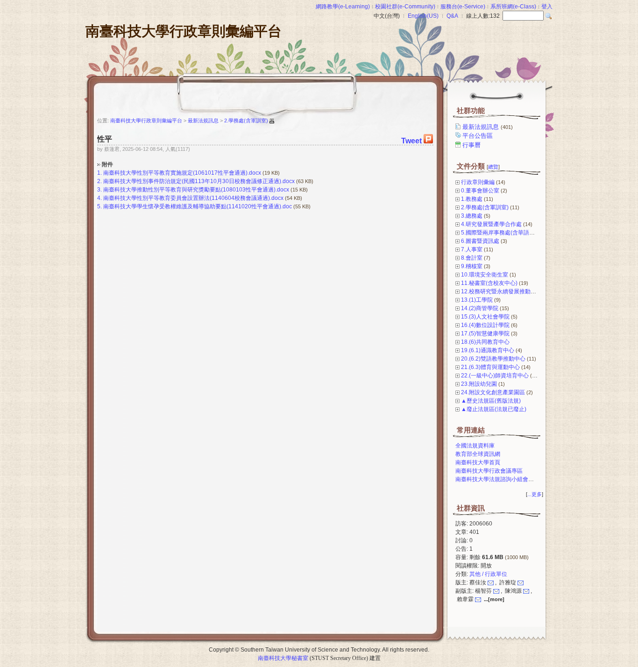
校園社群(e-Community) (405, 6)
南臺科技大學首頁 (477, 462)
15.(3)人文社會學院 (485, 316)
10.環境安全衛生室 (484, 274)
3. (99, 189)
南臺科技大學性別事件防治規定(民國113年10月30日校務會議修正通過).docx (199, 181)
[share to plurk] (428, 141)
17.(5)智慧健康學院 (485, 333)
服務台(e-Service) (462, 6)
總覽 (493, 167)
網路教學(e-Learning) (343, 6)
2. (99, 181)
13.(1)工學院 (477, 300)
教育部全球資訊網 (477, 454)
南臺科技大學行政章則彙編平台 (183, 31)
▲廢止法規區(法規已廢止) (493, 409)
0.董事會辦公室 (480, 190)
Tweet (411, 141)
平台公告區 (477, 135)
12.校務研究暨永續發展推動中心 (501, 291)
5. (99, 206)
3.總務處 (471, 216)
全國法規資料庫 (475, 445)
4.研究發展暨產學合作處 (491, 224)
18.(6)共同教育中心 (485, 342)
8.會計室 (471, 258)
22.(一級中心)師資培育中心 (495, 375)
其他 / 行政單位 (488, 574)
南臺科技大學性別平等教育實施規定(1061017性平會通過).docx (182, 173)
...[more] (494, 599)
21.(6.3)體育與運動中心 (490, 367)
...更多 (534, 494)
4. (99, 198)
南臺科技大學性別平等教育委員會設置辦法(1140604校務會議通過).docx (193, 198)
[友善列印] (271, 121)
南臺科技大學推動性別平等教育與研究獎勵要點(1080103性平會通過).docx (196, 189)
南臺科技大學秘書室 (283, 658)
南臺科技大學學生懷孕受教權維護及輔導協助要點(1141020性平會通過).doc (197, 206)
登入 (547, 6)
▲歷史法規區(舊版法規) (491, 400)
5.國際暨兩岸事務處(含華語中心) (501, 232)
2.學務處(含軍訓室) (485, 207)
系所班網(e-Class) (513, 6)
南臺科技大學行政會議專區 (489, 471)
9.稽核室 (471, 266)
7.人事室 (471, 249)
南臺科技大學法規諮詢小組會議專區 (500, 479)
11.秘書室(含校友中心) (489, 283)
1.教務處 (471, 199)
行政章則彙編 (478, 182)
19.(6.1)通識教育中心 (487, 350)
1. (99, 173)
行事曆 (471, 145)
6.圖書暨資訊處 (480, 241)
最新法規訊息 (487, 126)
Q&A (452, 16)
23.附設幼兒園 (479, 384)
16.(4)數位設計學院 (485, 325)
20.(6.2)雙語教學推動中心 (493, 358)
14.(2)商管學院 (479, 308)
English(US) (423, 16)
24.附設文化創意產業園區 (493, 392)
